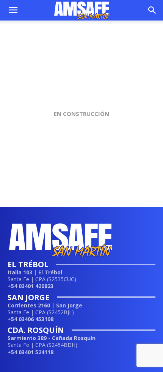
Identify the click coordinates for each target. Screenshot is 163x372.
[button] (13, 10)
